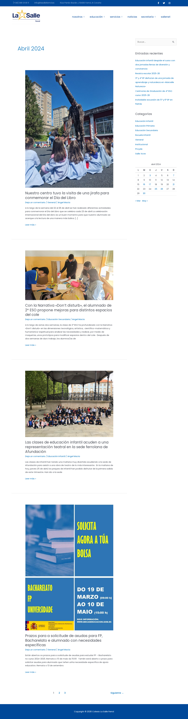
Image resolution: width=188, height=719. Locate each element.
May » (145, 200)
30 (144, 193)
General (51, 202)
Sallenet (165, 16)
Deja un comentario (35, 202)
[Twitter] (164, 3)
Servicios (115, 16)
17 (150, 184)
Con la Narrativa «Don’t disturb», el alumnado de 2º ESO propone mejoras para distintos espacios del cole (68, 310)
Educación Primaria (145, 125)
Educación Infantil (56, 456)
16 (144, 184)
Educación (96, 16)
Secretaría (147, 16)
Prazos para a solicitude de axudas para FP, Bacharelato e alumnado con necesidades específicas (64, 640)
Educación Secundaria (58, 319)
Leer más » (30, 224)
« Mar (138, 200)
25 (156, 188)
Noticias (132, 16)
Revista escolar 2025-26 (147, 73)
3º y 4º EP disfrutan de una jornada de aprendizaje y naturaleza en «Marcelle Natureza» (154, 82)
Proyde (138, 148)
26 (162, 188)
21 (174, 184)
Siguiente (117, 692)
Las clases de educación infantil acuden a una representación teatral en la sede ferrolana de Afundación (66, 447)
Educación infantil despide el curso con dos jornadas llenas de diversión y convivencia (155, 64)
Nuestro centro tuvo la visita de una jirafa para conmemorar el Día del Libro (67, 195)
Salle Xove (140, 153)
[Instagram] (169, 3)
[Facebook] (158, 3)
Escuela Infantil (142, 135)
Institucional (141, 144)
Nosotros (77, 16)
